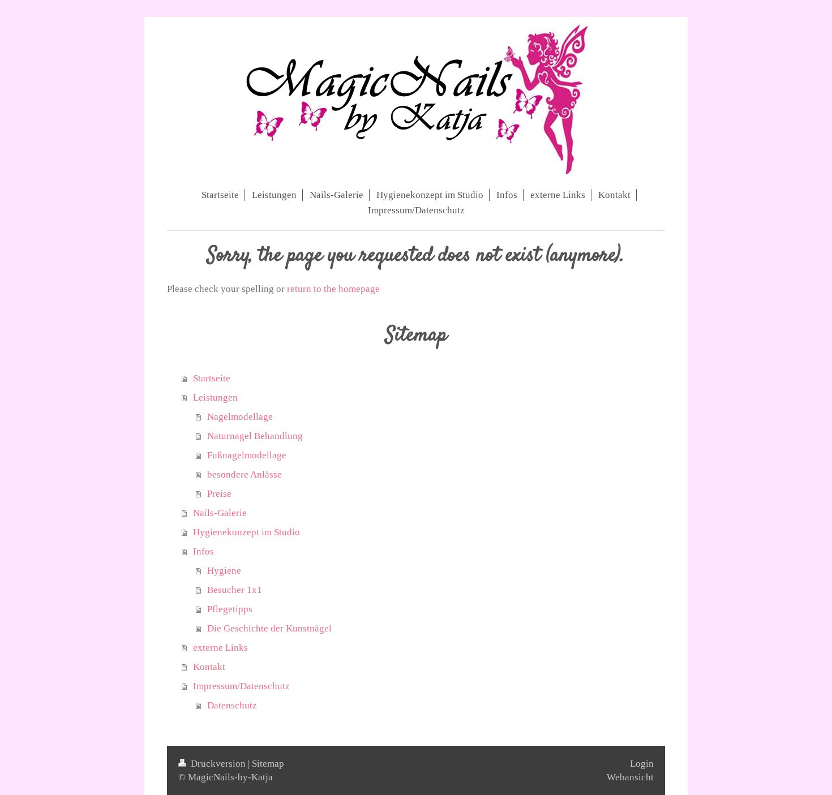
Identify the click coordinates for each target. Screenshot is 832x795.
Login (642, 763)
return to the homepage (333, 288)
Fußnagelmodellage (246, 455)
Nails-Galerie (220, 513)
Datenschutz (232, 705)
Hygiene (224, 570)
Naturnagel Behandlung (255, 436)
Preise (219, 493)
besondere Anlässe (244, 474)
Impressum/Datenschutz (241, 686)
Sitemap (268, 763)
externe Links (220, 647)
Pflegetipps (229, 609)
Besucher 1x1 (234, 590)
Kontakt (209, 666)
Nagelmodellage (240, 416)
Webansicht (630, 777)
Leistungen (215, 397)
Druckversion (218, 763)
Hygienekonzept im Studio (246, 532)
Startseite (211, 378)
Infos (203, 551)
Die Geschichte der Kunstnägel (269, 628)
